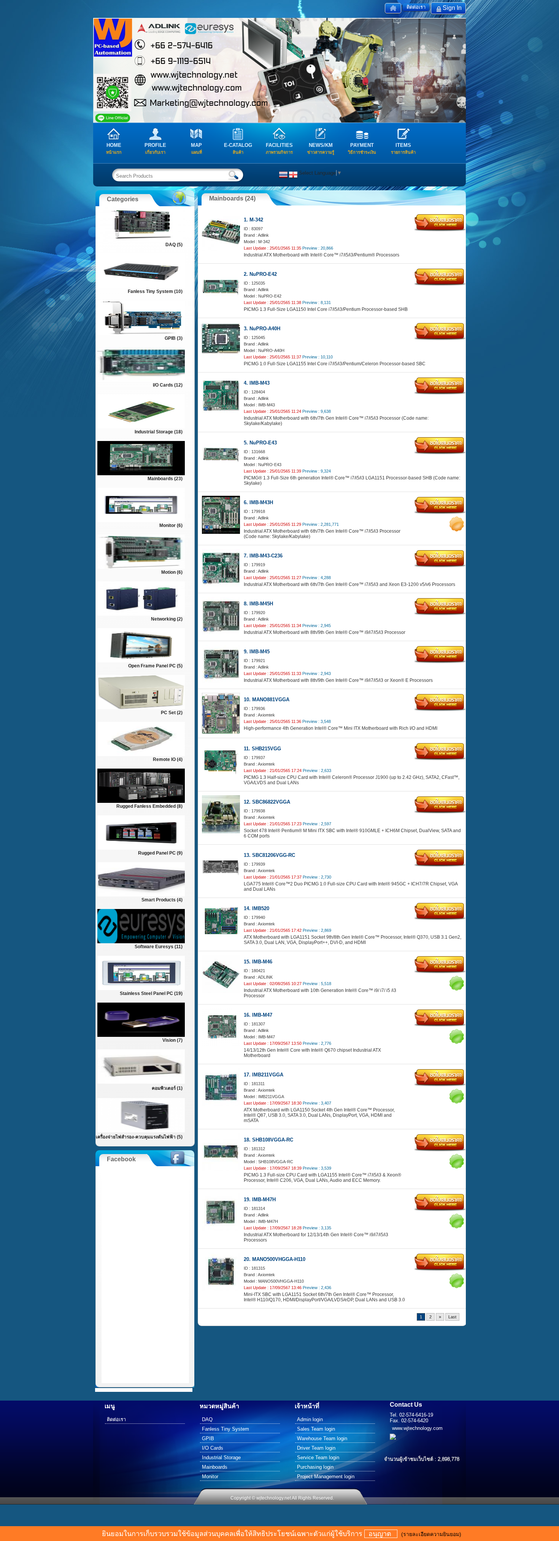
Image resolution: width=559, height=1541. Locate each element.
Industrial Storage (221, 1457)
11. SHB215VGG (262, 748)
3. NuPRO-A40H (262, 328)
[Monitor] (141, 521)
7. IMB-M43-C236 (263, 556)
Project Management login (325, 1476)
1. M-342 (253, 220)
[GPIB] (141, 334)
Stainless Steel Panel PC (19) (151, 993)
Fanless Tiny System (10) (155, 291)
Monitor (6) (171, 525)
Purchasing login (315, 1467)
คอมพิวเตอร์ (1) (167, 1088)
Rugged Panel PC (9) (160, 853)
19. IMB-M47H (260, 1199)
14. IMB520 (256, 908)
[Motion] (141, 568)
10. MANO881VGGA (266, 699)
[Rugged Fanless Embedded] (141, 802)
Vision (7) (172, 1040)
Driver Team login (316, 1448)
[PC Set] (141, 708)
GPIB (208, 1438)
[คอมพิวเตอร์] (141, 1083)
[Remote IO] (141, 755)
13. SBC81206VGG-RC (269, 855)
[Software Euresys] (141, 942)
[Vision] (141, 1036)
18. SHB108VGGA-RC (268, 1140)
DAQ (207, 1419)
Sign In (452, 8)
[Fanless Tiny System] (141, 287)
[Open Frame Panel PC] (141, 661)
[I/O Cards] (141, 381)
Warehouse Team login (322, 1438)
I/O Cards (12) (168, 385)
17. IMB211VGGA (263, 1075)
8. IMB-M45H (258, 604)
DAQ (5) (174, 244)
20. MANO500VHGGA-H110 (274, 1259)
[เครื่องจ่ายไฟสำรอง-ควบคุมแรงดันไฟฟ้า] (141, 1131)
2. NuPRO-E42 (260, 274)
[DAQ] (141, 240)
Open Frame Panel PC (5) (155, 666)
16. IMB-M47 (258, 1015)
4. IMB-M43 (257, 383)
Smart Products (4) (162, 900)
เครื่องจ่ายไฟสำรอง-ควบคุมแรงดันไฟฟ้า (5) (139, 1137)
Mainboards (214, 1467)
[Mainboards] (141, 474)
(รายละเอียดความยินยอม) (431, 1534)
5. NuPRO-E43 (260, 443)
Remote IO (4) (168, 759)
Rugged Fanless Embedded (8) (149, 806)
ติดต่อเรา (416, 7)
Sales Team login (316, 1429)
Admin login (310, 1419)
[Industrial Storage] (141, 427)
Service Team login (318, 1457)
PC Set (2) (172, 712)
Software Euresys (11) (159, 946)
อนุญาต (381, 1534)
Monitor (210, 1476)
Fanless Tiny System (225, 1429)
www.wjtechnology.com (417, 1428)
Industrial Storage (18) (159, 432)
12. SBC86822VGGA (267, 802)
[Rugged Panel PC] (141, 849)
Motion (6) (172, 572)
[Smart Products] (141, 895)
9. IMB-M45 (257, 651)
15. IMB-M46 (258, 962)
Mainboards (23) (165, 478)
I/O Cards (212, 1448)
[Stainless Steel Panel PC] (141, 989)
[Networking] (141, 615)
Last (452, 1317)
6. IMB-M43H (258, 502)
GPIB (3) (174, 338)
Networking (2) (167, 619)
